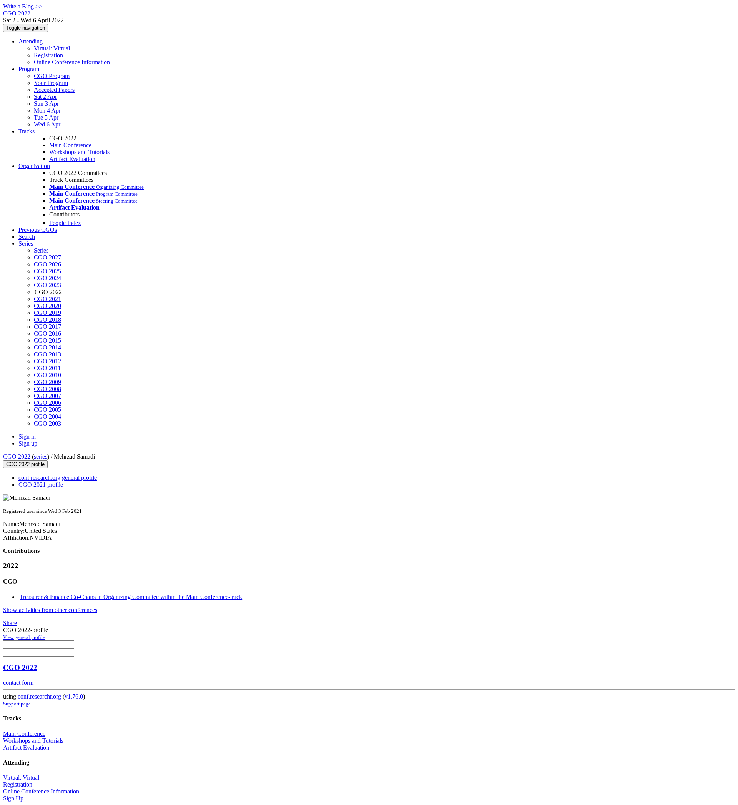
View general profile (24, 637)
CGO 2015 (47, 340)
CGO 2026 (47, 264)
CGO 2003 (47, 423)
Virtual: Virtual (52, 48)
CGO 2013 (47, 354)
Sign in (27, 436)
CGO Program (52, 76)
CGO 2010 (47, 375)
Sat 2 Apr (45, 96)
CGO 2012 (47, 361)
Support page (17, 704)
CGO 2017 (47, 326)
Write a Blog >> (22, 6)
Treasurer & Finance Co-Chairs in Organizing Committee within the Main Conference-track (131, 597)
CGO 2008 (47, 389)
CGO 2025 (47, 271)
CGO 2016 (47, 333)
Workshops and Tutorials (79, 152)
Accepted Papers (54, 89)
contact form (18, 682)
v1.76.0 (74, 696)
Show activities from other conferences (50, 610)
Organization (34, 166)
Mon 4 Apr (47, 110)
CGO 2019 (47, 312)
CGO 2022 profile (25, 464)
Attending (30, 41)
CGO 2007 (47, 396)
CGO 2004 (47, 416)
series (40, 456)
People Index (65, 223)
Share (10, 623)
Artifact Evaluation (72, 159)
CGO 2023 (47, 285)
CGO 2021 (47, 299)
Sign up (27, 443)
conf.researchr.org (39, 696)
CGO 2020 (47, 306)
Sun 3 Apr (46, 103)
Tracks (26, 131)
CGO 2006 (47, 402)
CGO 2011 (47, 368)
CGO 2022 (16, 456)
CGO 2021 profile (40, 484)
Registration (48, 55)
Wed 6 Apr (47, 124)
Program (28, 69)
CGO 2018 (47, 319)
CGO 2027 (47, 257)
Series (41, 250)
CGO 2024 (47, 278)
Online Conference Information (72, 62)
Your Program (51, 83)
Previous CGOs (37, 229)
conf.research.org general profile (57, 477)
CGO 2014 (47, 347)
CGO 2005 (47, 409)
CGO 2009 (47, 382)
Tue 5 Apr (46, 117)
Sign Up (13, 798)
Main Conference (70, 145)
